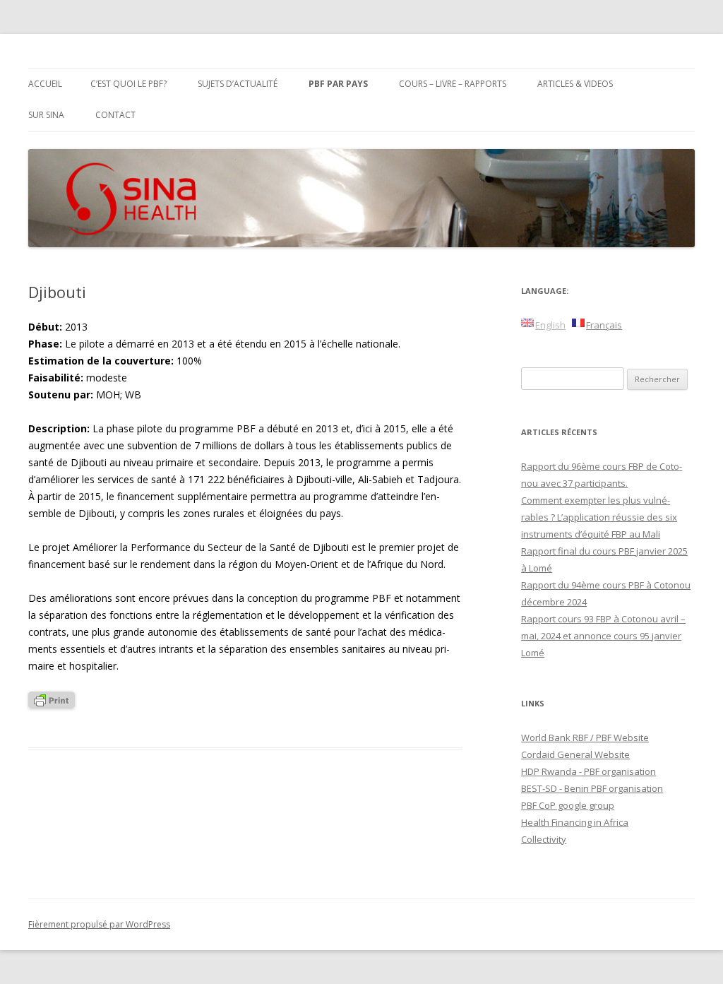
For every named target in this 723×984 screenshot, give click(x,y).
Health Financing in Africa (574, 822)
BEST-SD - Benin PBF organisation (592, 788)
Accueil (45, 84)
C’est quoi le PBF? (128, 84)
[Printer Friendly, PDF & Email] (51, 704)
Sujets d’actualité (237, 84)
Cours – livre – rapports (452, 84)
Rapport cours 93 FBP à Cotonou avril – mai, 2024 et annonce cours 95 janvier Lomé (603, 635)
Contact (115, 115)
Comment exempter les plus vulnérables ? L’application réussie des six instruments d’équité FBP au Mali (599, 517)
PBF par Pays (338, 84)
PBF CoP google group (567, 805)
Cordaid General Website (575, 754)
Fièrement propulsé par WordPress (99, 924)
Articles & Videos (575, 84)
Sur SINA (46, 115)
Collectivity (543, 839)
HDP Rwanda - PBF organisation (588, 771)
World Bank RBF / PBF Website (585, 737)
